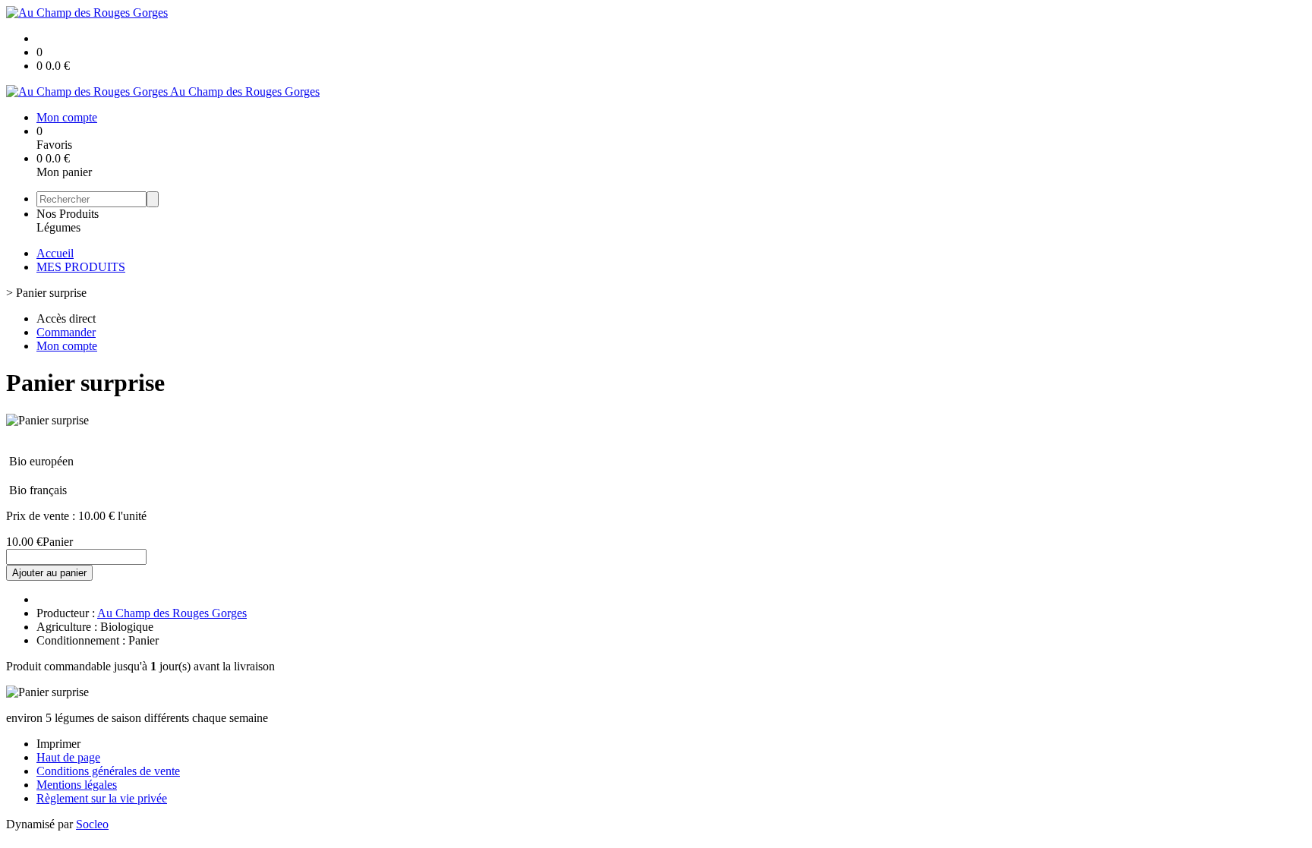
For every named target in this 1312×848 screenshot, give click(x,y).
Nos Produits (67, 213)
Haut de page (68, 757)
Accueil (55, 253)
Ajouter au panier (49, 572)
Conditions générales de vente (108, 770)
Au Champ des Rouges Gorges (172, 613)
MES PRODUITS (80, 266)
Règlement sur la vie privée (101, 798)
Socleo (92, 824)
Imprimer (58, 743)
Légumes (58, 227)
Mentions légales (76, 784)
